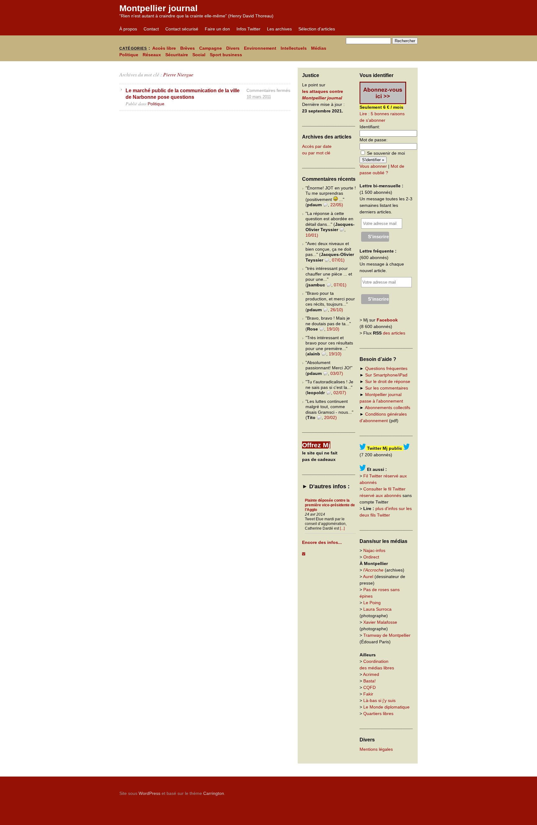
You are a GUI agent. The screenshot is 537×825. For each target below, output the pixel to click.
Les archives (279, 28)
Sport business (226, 54)
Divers (233, 48)
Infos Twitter (248, 28)
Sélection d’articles (316, 28)
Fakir (368, 693)
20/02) (330, 417)
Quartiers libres (378, 713)
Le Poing (372, 602)
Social (198, 54)
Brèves (187, 48)
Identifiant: (370, 126)
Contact (151, 28)
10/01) (311, 235)
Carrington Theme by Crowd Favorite (379, 791)
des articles (394, 332)
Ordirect (371, 556)
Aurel (368, 576)
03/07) (336, 373)
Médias (318, 48)
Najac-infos (374, 550)
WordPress (149, 793)
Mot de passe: (374, 139)
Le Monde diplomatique (386, 706)
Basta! (369, 680)
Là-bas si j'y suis (379, 700)
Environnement (260, 48)
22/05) (336, 204)
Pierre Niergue (178, 74)
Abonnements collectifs (387, 407)
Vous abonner (373, 166)
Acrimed (371, 674)
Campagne (210, 48)
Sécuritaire (176, 54)
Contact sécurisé (181, 28)
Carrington (213, 793)
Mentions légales (376, 749)
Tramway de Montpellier (387, 635)
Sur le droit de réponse (387, 381)
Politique (128, 54)
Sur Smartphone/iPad (386, 374)
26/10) (336, 309)
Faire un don (217, 28)
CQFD (369, 687)
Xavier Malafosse (380, 622)
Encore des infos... (322, 542)
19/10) (333, 328)
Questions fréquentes (386, 368)
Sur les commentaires (386, 387)
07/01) (338, 260)
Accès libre (164, 48)
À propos (128, 28)
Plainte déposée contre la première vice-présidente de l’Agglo (330, 505)
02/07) (339, 392)
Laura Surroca (377, 609)
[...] (342, 528)
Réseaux (152, 54)
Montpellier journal (158, 8)
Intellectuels (294, 48)
